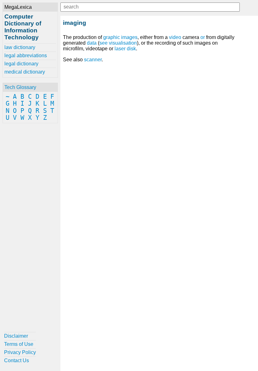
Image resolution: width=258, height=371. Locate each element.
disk (131, 48)
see (103, 43)
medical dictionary (24, 72)
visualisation (123, 43)
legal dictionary (21, 63)
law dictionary (19, 47)
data (92, 43)
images (129, 37)
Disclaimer (16, 336)
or (202, 37)
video (175, 37)
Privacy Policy (20, 352)
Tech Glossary (20, 87)
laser (120, 48)
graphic (111, 37)
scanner (93, 59)
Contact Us (16, 360)
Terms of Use (18, 344)
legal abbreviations (25, 55)
